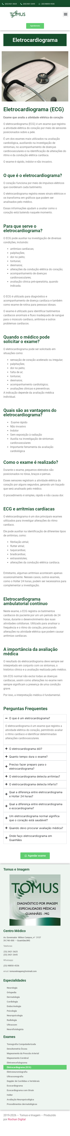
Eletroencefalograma (17, 1062)
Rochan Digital (17, 1119)
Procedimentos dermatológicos (22, 1104)
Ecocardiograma (15, 1085)
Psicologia (12, 1011)
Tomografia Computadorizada (21, 1044)
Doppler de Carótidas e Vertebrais (23, 1081)
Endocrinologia (14, 1006)
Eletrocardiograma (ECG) (19, 1067)
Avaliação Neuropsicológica (20, 1099)
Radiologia (12, 1020)
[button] (65, 14)
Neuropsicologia (15, 1015)
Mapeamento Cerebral (18, 1058)
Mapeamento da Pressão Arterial (23, 1053)
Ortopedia (11, 992)
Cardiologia (12, 1001)
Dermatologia (13, 997)
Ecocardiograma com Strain (20, 1090)
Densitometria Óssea (17, 1049)
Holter (10, 1095)
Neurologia (12, 988)
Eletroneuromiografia (17, 1072)
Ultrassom (12, 1024)
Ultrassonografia (15, 1076)
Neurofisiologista (15, 1029)
